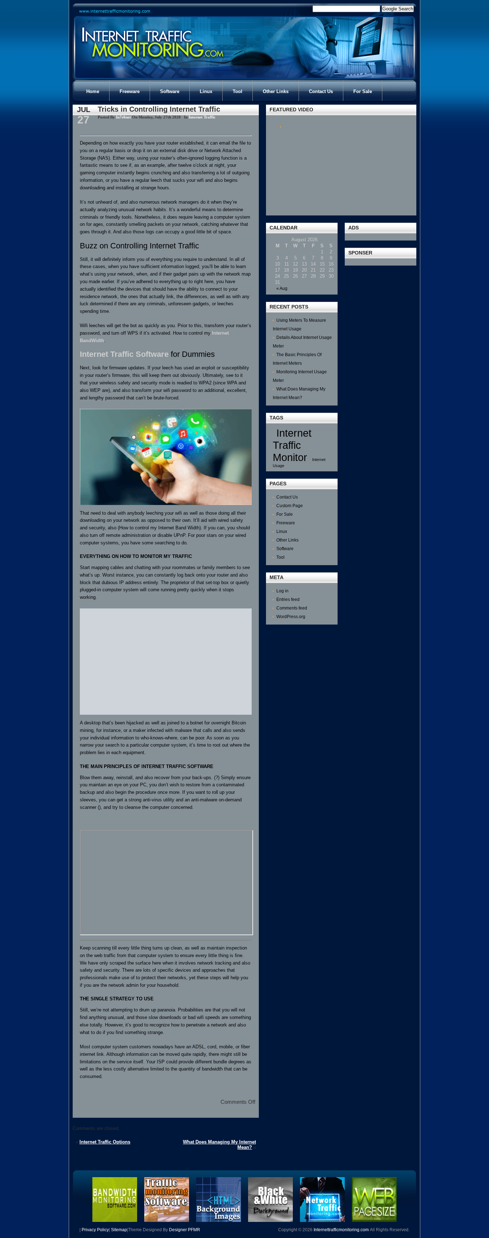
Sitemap (119, 1229)
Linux (281, 531)
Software (285, 548)
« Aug (281, 288)
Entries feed (288, 599)
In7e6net (123, 117)
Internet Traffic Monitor (292, 445)
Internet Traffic (202, 117)
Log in (282, 590)
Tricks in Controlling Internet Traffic (159, 109)
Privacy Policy (95, 1229)
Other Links (287, 540)
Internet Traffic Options (104, 1142)
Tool (280, 557)
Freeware (285, 522)
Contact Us (287, 497)
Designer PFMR (184, 1229)
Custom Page (289, 505)
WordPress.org (290, 616)
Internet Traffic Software (124, 354)
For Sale (284, 514)
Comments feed (291, 608)
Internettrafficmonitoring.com (341, 1229)
